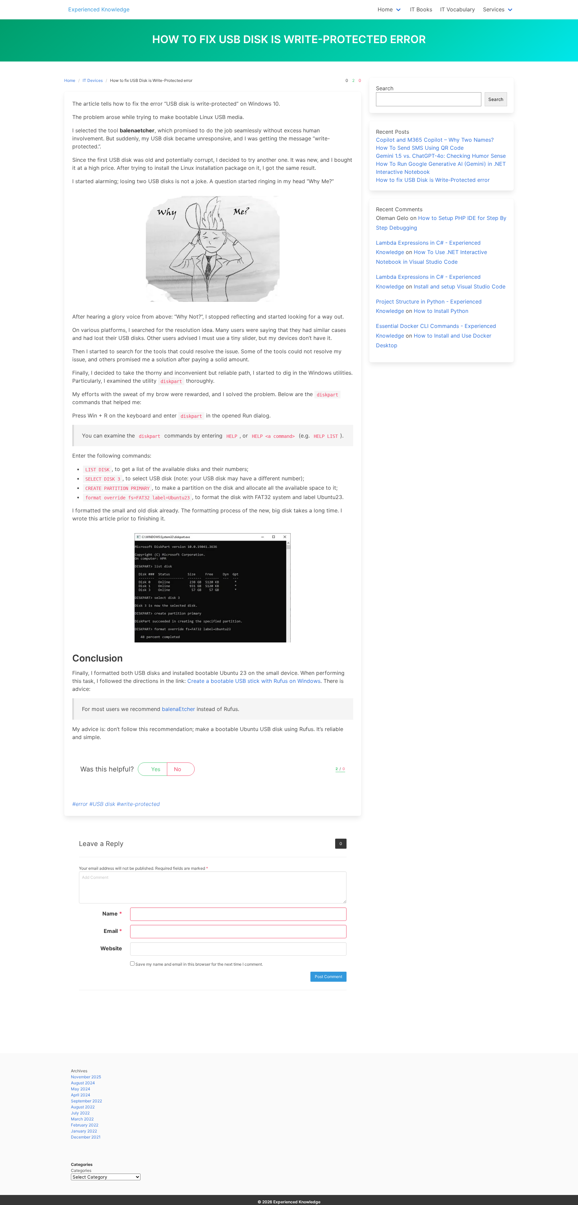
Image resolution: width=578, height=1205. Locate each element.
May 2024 (80, 1088)
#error (80, 804)
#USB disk (102, 804)
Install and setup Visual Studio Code (459, 286)
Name (112, 913)
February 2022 (84, 1124)
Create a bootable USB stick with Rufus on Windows (253, 681)
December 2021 (86, 1136)
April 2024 (80, 1094)
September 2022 (86, 1100)
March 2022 (82, 1118)
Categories (81, 1170)
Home (69, 80)
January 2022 (84, 1130)
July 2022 (80, 1112)
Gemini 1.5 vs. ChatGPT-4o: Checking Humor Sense (441, 155)
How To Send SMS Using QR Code (420, 147)
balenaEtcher (178, 709)
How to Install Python (441, 311)
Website (111, 948)
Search (384, 88)
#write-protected (138, 804)
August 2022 (83, 1106)
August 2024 (83, 1082)
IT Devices (93, 80)
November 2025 (86, 1076)
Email (113, 931)
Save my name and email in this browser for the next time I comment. (198, 964)
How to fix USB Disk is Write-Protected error (433, 179)
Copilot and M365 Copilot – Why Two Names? (435, 139)
